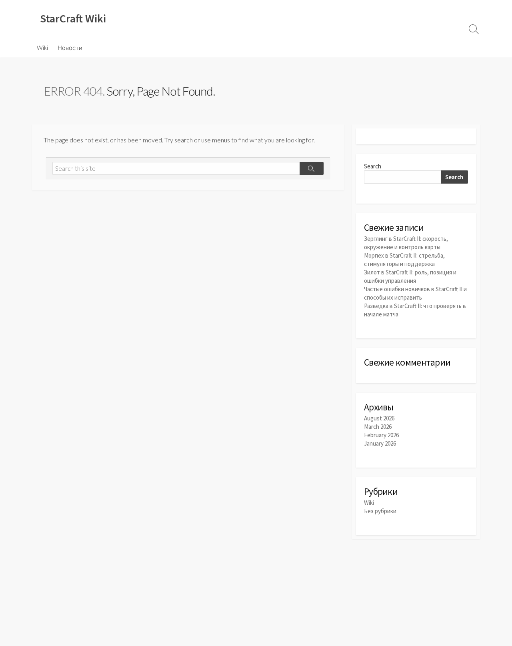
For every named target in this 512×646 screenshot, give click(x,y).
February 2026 (381, 435)
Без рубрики (380, 511)
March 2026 (378, 426)
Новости (70, 47)
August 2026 (379, 418)
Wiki (42, 47)
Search (372, 166)
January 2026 (380, 443)
